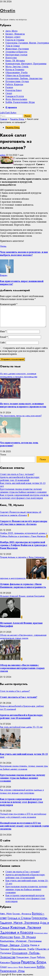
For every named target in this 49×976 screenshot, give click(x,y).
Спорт (8, 93)
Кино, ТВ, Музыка (15, 60)
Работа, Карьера (14, 84)
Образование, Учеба (16, 72)
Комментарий (8, 304)
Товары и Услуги (14, 96)
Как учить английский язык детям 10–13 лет (21, 727)
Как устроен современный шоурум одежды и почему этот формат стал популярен (24, 496)
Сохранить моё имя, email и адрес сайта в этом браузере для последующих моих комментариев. (24, 351)
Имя (3, 331)
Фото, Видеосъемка (16, 99)
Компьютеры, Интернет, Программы (25, 63)
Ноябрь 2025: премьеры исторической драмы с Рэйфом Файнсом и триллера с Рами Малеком (23, 535)
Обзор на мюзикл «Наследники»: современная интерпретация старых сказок (23, 637)
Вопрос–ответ (12, 36)
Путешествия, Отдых (17, 81)
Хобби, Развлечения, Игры (20, 102)
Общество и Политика (17, 75)
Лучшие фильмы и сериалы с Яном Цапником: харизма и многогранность (23, 586)
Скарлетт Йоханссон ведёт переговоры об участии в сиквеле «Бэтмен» (20, 514)
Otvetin (7, 10)
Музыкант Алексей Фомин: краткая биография (22, 596)
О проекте (11, 107)
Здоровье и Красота (16, 51)
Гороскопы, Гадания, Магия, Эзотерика (27, 42)
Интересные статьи (16, 54)
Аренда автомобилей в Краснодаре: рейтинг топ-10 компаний (20, 479)
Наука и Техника (14, 69)
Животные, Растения (17, 48)
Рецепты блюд (13, 90)
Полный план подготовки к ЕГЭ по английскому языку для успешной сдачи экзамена (23, 815)
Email (4, 336)
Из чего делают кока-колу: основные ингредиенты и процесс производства (18, 375)
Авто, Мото (11, 30)
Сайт (2, 342)
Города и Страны (14, 39)
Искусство (11, 57)
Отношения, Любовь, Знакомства (23, 78)
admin (3, 155)
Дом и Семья (12, 45)
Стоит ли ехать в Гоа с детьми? (17, 474)
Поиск (3, 454)
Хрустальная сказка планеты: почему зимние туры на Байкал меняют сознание (23, 491)
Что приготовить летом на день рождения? (21, 415)
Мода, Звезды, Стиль (16, 66)
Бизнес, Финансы (15, 33)
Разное (9, 87)
